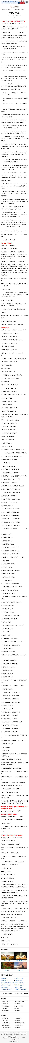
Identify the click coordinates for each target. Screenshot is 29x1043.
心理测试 (10, 1041)
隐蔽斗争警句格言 (5, 985)
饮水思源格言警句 (6, 1001)
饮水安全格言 (5, 1018)
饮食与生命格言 (5, 1022)
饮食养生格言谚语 (6, 1027)
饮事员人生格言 (19, 1018)
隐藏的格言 (4, 978)
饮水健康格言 (18, 1003)
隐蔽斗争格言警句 (19, 985)
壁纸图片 (18, 1041)
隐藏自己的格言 (8, 993)
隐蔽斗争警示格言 (19, 982)
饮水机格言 (4, 1008)
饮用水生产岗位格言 (6, 989)
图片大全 (14, 1041)
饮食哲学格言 (5, 1020)
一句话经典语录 (10, 9)
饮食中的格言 (18, 1020)
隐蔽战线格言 (4, 980)
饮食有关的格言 (19, 1025)
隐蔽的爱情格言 (5, 987)
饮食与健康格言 (5, 1025)
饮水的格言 (17, 1010)
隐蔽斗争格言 (18, 987)
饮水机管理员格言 (19, 1001)
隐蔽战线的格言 (19, 980)
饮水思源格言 (5, 1003)
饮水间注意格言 (19, 1006)
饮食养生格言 (18, 1027)
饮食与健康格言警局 (20, 1022)
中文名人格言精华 (24, 993)
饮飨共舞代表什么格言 (20, 989)
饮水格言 (17, 1008)
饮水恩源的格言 (5, 1010)
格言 (16, 9)
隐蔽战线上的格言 (19, 978)
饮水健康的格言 (5, 1006)
